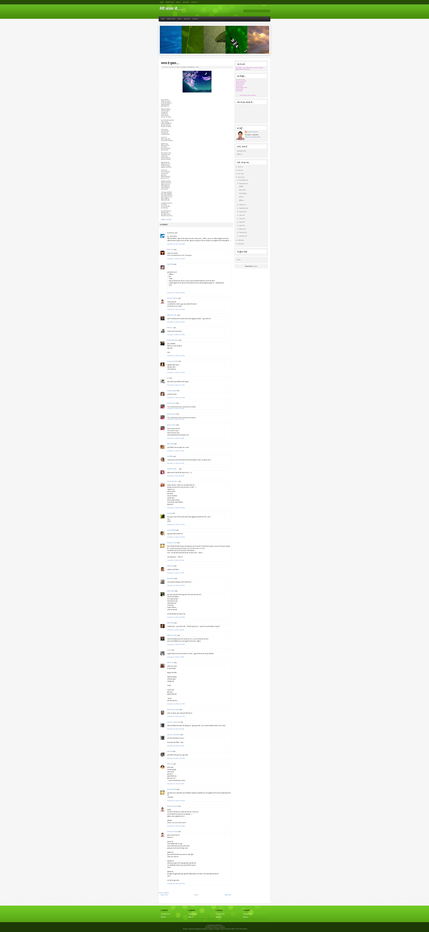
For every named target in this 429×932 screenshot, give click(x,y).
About (178, 2)
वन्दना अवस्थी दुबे (171, 530)
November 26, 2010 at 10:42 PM (176, 883)
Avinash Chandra (172, 298)
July (240, 215)
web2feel (222, 927)
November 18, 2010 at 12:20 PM (176, 758)
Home (161, 2)
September (242, 208)
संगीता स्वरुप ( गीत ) (172, 315)
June (240, 218)
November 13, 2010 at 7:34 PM (175, 573)
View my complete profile (252, 137)
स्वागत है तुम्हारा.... (170, 63)
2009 (239, 240)
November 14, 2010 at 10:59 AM (176, 617)
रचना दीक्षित (170, 456)
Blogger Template (188, 929)
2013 (239, 167)
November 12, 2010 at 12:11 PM (176, 385)
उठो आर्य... (241, 197)
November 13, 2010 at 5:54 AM (175, 560)
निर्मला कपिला (170, 444)
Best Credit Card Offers (228, 929)
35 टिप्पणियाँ (202, 67)
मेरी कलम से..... (171, 8)
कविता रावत (170, 764)
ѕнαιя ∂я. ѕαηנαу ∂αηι (173, 722)
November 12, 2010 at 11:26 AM (176, 322)
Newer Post (164, 895)
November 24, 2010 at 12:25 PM (176, 800)
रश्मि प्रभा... (170, 327)
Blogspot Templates (202, 929)
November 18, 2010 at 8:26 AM (175, 745)
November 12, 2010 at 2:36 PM (175, 408)
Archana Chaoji (172, 542)
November (242, 183)
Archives (186, 2)
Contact (194, 2)
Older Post (228, 895)
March (241, 229)
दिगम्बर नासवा (170, 623)
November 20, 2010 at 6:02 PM (175, 783)
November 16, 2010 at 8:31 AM (175, 729)
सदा (168, 378)
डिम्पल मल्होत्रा (170, 578)
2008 (239, 244)
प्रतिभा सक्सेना (170, 591)
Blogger (255, 266)
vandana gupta (171, 390)
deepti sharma (171, 403)
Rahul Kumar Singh (173, 709)
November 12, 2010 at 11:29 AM (176, 334)
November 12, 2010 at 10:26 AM (176, 244)
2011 (239, 174)
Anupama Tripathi (172, 361)
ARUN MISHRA (171, 789)
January (241, 236)
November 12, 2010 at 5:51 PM (175, 463)
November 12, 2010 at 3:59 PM (175, 450)
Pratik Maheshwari (172, 340)
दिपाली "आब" (170, 249)
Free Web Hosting (241, 929)
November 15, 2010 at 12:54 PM (176, 644)
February (242, 232)
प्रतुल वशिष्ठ (170, 264)
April (240, 225)
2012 (239, 170)
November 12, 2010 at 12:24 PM (176, 397)
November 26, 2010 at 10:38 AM (176, 826)
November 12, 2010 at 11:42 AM (176, 355)
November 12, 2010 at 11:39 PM (176, 524)
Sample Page (170, 2)
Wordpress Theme (210, 927)
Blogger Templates (214, 929)
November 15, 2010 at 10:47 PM (176, 716)
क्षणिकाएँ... (241, 186)
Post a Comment (164, 893)
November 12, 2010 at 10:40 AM (176, 292)
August (241, 211)
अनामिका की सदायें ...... (173, 469)
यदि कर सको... (242, 190)
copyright (168, 219)
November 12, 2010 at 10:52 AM (176, 309)
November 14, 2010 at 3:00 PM (175, 630)
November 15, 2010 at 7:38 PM (175, 657)
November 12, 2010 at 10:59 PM (176, 507)
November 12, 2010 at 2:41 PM (175, 438)
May (240, 222)
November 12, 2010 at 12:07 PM (176, 372)
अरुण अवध (169, 751)
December (242, 180)
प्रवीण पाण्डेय (170, 566)
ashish (169, 650)
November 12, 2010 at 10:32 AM (176, 258)
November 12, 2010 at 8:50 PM (175, 476)
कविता (238, 154)
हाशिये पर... (242, 200)
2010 (239, 177)
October (241, 205)
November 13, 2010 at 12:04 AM (176, 537)
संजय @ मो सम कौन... (172, 481)
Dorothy (169, 513)
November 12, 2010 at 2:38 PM (175, 419)
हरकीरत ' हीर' (170, 662)
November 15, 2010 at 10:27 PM (176, 704)
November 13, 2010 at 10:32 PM (176, 585)
